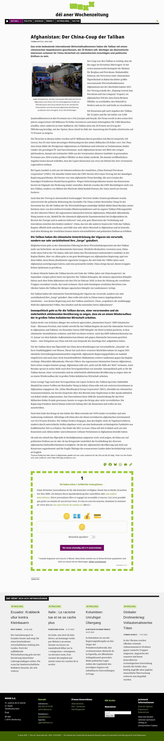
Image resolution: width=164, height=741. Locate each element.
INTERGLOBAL (63, 21)
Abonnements (77, 703)
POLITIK (28, 21)
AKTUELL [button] (15, 21)
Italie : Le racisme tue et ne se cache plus (62, 617)
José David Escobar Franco (98, 629)
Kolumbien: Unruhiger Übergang (94, 617)
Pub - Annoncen (78, 706)
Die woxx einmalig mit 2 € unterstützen (82, 547)
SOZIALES (39, 21)
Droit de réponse (145, 706)
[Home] (7, 21)
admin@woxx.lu (45, 709)
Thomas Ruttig (37, 41)
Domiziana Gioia (56, 629)
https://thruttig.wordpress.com (64, 458)
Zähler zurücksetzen (97, 561)
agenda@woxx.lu (45, 722)
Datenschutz (143, 712)
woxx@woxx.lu (44, 717)
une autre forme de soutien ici (67, 504)
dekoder (125, 565)
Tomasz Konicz (130, 635)
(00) (45, 706)
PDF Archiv (110, 700)
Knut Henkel (16, 629)
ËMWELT (50, 21)
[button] (157, 21)
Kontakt (42, 699)
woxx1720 (35, 579)
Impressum (143, 709)
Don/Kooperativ (78, 709)
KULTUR (75, 21)
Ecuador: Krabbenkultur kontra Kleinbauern (25, 617)
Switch (90, 537)
